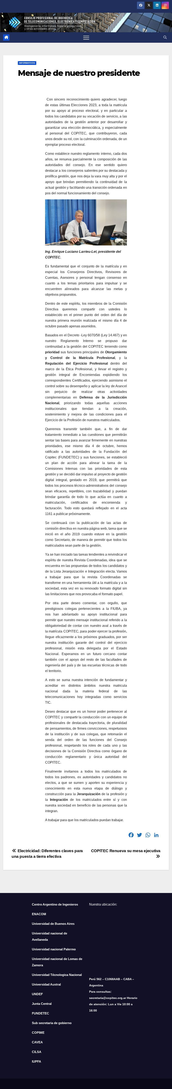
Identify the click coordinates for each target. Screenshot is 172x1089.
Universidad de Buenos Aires (53, 923)
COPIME (38, 1032)
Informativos (27, 63)
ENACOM (39, 914)
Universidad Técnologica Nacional (57, 975)
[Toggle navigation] (86, 37)
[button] (165, 37)
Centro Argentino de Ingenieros (55, 904)
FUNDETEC (40, 1013)
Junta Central (42, 1003)
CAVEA (37, 1042)
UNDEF (37, 994)
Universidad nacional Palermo (54, 949)
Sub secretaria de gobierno (52, 1023)
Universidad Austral (46, 984)
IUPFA (36, 1061)
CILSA (36, 1052)
